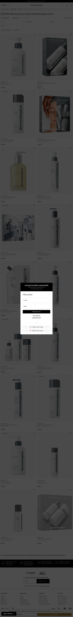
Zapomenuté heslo (36, 317)
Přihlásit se (36, 312)
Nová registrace (36, 315)
